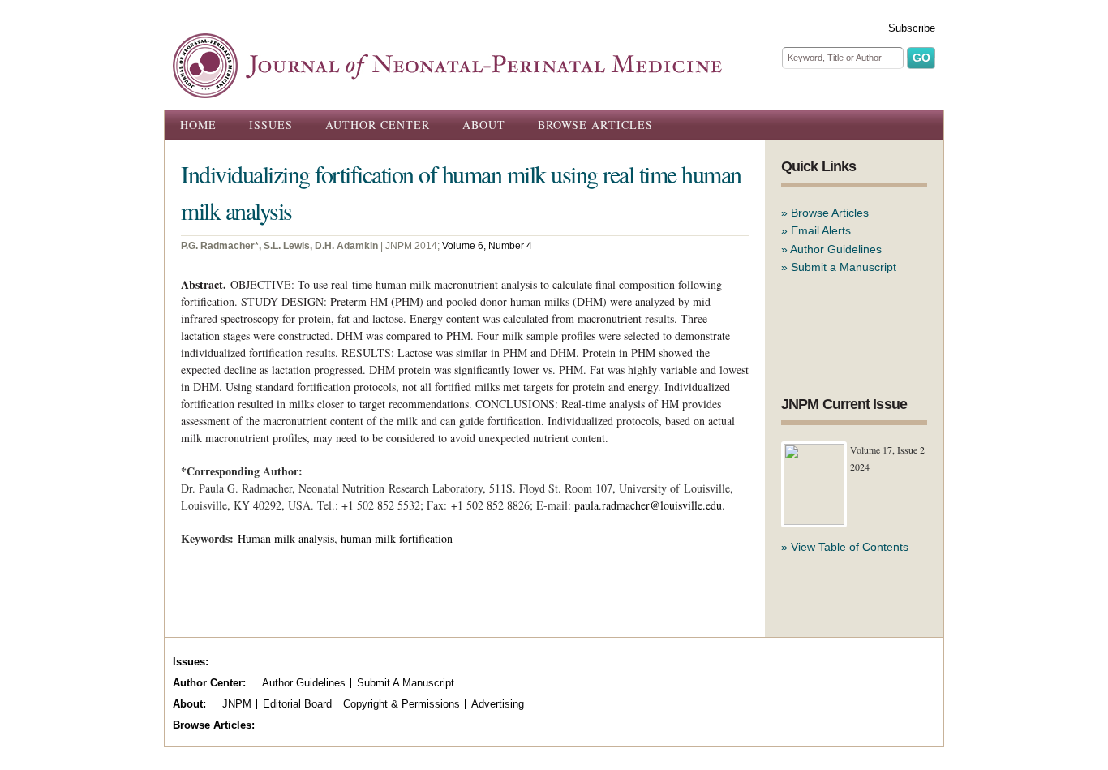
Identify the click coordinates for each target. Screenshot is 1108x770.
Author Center (377, 124)
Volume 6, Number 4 (487, 246)
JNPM (236, 704)
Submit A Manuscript (405, 683)
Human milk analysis (286, 538)
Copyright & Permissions (401, 704)
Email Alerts (821, 230)
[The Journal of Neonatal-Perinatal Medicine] (447, 89)
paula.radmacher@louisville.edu (648, 505)
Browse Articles (595, 124)
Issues (271, 124)
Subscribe (911, 28)
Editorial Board (297, 704)
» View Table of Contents (844, 546)
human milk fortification (397, 538)
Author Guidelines (836, 249)
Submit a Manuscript (843, 266)
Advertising (497, 704)
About (483, 124)
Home (198, 124)
